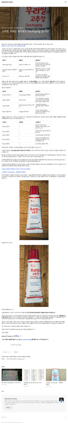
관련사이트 (4, 417)
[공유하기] (8, 352)
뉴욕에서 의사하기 (6, 420)
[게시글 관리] (10, 352)
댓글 (3, 391)
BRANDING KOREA (7, 2)
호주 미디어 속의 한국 (7, 422)
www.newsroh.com (26, 339)
